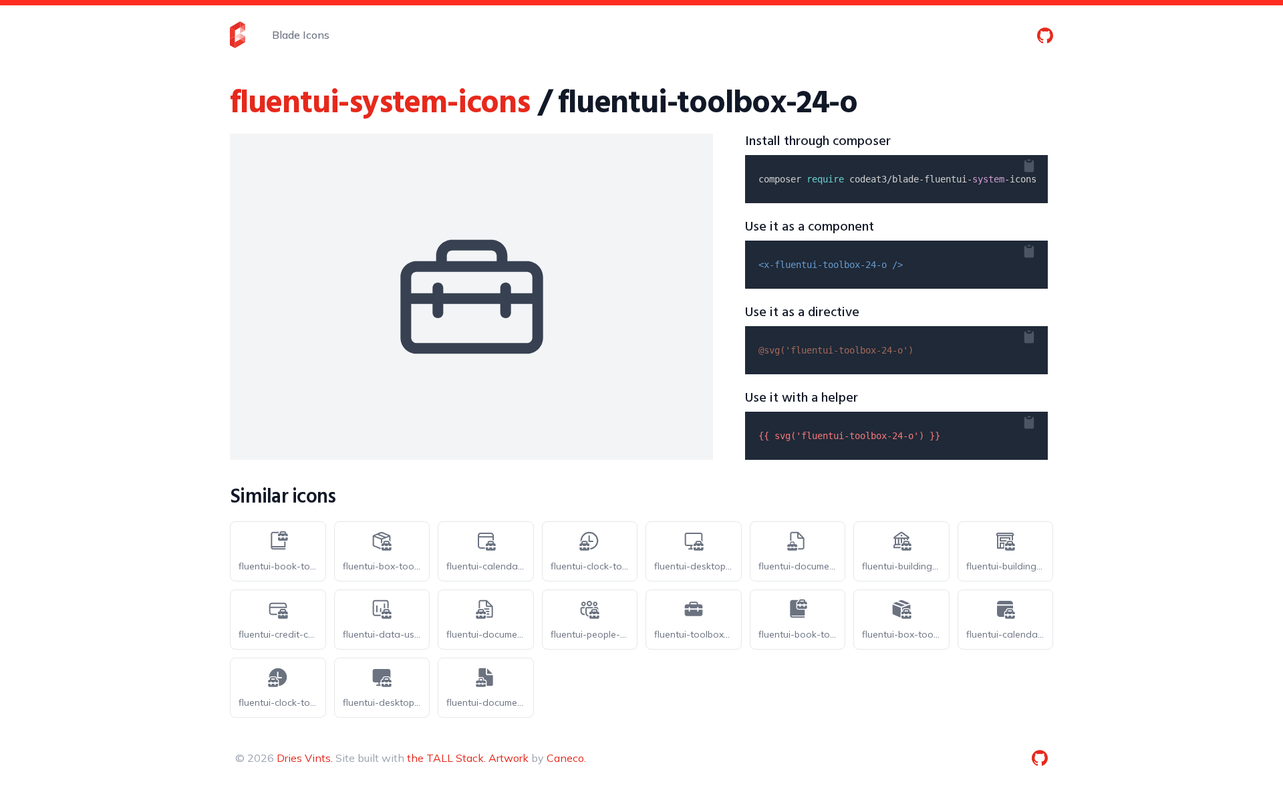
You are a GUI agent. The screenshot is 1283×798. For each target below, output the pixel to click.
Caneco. (566, 758)
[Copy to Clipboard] (1040, 163)
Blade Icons (300, 34)
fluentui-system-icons (380, 104)
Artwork (508, 758)
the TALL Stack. (446, 758)
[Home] (237, 34)
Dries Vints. (305, 758)
